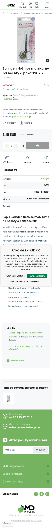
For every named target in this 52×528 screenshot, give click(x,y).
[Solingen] (46, 91)
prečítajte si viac (20, 116)
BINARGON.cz (36, 520)
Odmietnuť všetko (14, 276)
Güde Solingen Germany (25, 95)
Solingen (8, 98)
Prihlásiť (40, 450)
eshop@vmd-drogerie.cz (26, 427)
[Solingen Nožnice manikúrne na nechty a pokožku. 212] (8, 398)
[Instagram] (47, 494)
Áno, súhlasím (37, 276)
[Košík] (37, 5)
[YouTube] (41, 494)
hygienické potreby (32, 13)
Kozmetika (14, 13)
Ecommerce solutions (20, 520)
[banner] (11, 5)
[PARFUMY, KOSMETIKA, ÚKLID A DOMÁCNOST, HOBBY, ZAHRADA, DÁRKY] (3, 13)
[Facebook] (36, 494)
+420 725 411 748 (20, 417)
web (16, 98)
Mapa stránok (36, 515)
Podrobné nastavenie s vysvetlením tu (26, 281)
